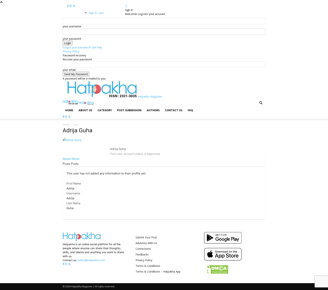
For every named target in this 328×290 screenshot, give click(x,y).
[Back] (126, 6)
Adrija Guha (118, 149)
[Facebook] (68, 6)
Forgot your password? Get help (82, 47)
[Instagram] (70, 6)
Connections (143, 249)
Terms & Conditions (148, 266)
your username (72, 26)
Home (69, 110)
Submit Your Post (146, 237)
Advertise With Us (146, 243)
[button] (260, 103)
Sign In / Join (96, 13)
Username (73, 193)
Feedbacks (142, 254)
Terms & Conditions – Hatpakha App (158, 271)
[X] (74, 6)
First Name (73, 183)
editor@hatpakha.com (91, 260)
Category (105, 110)
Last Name (73, 203)
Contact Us (173, 110)
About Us (85, 110)
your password (72, 38)
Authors (153, 110)
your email (69, 70)
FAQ (190, 110)
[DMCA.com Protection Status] (216, 274)
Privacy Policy (71, 51)
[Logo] (71, 104)
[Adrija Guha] (72, 140)
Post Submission (129, 110)
